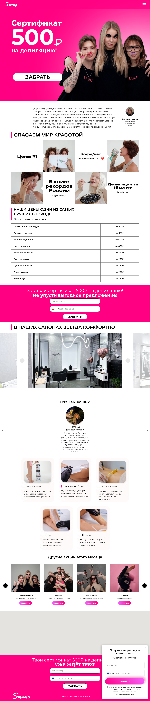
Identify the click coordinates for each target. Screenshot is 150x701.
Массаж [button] (58, 595)
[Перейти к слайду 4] (78, 454)
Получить (125, 681)
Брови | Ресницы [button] (25, 595)
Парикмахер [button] (91, 595)
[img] (75, 415)
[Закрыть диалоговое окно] (146, 647)
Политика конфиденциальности (74, 696)
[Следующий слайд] (128, 360)
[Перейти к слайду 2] (73, 454)
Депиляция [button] (124, 595)
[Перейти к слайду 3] (76, 454)
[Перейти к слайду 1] (71, 454)
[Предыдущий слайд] (22, 360)
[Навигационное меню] (144, 4)
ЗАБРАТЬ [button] (37, 77)
